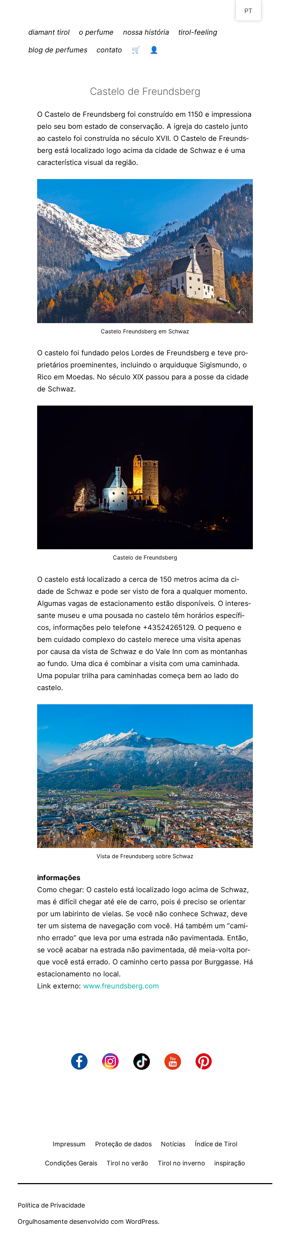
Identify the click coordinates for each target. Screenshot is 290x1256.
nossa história (146, 32)
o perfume (96, 32)
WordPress (142, 1221)
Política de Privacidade (51, 1205)
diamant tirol (49, 32)
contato (109, 50)
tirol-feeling (197, 32)
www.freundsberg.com (121, 986)
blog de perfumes (57, 50)
